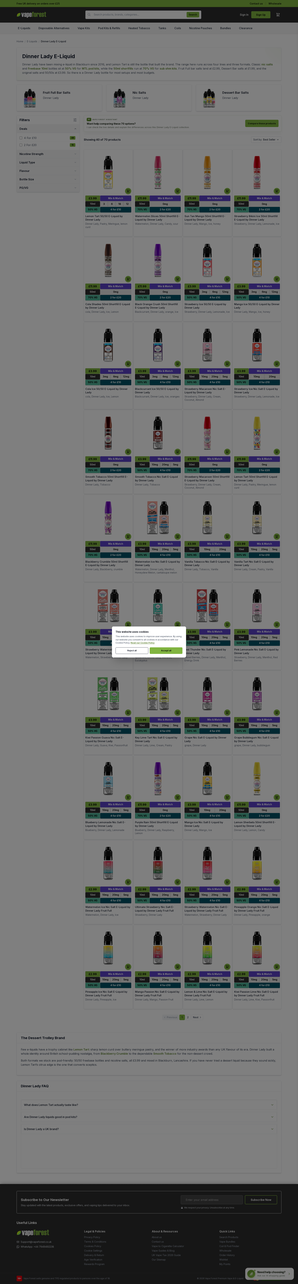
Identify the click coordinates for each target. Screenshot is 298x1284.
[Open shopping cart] (278, 14)
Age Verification (93, 1259)
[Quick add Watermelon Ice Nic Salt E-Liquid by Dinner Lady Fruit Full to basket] (128, 882)
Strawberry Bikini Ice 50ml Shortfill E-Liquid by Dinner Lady (256, 218)
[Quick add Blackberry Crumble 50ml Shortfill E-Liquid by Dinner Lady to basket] (128, 536)
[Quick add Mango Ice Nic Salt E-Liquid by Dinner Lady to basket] (227, 797)
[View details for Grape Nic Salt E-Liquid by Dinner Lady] (207, 694)
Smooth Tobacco (164, 1053)
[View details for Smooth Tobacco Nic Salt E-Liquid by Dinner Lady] (158, 433)
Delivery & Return (94, 1255)
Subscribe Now (261, 1200)
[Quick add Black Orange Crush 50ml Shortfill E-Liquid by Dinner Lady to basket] (178, 279)
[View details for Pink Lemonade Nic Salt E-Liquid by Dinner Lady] (257, 606)
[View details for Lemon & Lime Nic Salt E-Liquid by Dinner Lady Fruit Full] (207, 948)
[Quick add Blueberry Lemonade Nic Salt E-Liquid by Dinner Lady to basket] (128, 797)
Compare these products (262, 123)
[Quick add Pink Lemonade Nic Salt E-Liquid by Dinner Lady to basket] (277, 624)
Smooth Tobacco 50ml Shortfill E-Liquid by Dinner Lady (106, 478)
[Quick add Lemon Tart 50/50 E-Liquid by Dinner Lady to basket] (128, 191)
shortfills (127, 68)
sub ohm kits (168, 68)
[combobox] (143, 15)
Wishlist (223, 1259)
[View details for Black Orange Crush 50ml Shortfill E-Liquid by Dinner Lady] (158, 260)
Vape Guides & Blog (163, 1250)
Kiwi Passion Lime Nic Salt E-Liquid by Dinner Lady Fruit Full (256, 993)
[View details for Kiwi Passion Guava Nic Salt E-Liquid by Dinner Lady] (108, 694)
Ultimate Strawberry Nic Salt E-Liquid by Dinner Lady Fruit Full (154, 908)
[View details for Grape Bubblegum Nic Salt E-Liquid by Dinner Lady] (257, 694)
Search (193, 14)
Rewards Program (94, 1264)
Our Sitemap (159, 1259)
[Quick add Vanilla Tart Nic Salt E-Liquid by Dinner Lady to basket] (277, 536)
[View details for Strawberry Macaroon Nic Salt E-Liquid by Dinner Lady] (207, 345)
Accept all (166, 650)
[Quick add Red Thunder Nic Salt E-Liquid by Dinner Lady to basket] (227, 624)
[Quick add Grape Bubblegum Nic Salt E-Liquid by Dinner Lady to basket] (277, 712)
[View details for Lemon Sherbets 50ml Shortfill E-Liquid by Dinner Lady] (257, 779)
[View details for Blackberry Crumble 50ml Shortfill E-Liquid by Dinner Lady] (108, 518)
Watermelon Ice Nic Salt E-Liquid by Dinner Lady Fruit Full (107, 908)
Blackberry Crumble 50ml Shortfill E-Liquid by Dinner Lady (106, 563)
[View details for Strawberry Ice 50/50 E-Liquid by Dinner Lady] (207, 260)
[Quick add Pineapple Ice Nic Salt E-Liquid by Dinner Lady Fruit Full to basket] (128, 967)
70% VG (148, 68)
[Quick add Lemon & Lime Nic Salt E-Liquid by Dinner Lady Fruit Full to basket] (227, 967)
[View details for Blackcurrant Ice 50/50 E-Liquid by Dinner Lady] (158, 345)
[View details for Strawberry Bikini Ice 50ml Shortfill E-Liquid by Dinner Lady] (257, 172)
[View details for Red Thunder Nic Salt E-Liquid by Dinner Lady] (207, 606)
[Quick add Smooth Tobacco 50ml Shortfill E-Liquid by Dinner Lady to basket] (128, 452)
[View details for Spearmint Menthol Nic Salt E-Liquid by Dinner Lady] (158, 606)
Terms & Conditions (95, 1241)
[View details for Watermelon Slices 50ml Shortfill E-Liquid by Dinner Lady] (158, 172)
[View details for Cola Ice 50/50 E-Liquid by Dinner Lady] (108, 345)
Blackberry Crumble (114, 1053)
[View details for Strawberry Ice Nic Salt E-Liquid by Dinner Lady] (257, 345)
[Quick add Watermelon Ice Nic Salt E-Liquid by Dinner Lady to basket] (178, 536)
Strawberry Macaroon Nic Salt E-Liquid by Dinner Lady (205, 390)
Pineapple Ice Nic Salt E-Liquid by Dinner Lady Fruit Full (106, 993)
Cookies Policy (92, 1246)
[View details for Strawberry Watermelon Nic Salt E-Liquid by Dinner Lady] (108, 606)
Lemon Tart (81, 1049)
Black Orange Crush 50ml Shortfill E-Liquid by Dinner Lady (156, 306)
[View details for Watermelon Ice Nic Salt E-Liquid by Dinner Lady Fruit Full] (108, 863)
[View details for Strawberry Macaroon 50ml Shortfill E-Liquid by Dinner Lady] (207, 433)
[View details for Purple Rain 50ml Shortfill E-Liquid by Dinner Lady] (158, 779)
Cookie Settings (93, 1250)
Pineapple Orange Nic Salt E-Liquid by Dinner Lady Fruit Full (256, 908)
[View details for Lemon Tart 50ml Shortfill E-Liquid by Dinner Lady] (257, 433)
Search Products (228, 1237)
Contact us (256, 3)
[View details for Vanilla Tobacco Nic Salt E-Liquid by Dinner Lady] (207, 518)
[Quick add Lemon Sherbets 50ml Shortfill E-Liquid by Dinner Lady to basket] (277, 797)
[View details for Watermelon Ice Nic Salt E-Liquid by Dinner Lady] (158, 518)
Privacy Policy (92, 1237)
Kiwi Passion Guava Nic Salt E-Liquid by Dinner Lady (104, 739)
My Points (224, 1264)
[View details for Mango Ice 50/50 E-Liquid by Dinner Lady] (257, 260)
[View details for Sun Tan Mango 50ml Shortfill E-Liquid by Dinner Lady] (207, 172)
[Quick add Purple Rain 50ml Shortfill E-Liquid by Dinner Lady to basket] (178, 797)
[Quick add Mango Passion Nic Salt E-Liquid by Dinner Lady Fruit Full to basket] (178, 967)
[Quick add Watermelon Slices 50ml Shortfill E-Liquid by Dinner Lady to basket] (178, 191)
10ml (44, 68)
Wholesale (275, 3)
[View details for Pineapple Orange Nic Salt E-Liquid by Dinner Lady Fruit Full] (257, 863)
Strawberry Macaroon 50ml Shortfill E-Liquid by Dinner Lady (207, 478)
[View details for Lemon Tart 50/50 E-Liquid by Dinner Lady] (108, 172)
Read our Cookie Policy (143, 642)
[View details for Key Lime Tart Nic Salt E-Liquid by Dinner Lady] (158, 694)
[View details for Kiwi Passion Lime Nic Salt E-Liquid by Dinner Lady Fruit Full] (257, 948)
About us (157, 1237)
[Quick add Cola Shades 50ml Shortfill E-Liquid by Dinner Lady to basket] (128, 279)
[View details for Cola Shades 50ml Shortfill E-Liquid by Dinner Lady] (108, 260)
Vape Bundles (227, 1241)
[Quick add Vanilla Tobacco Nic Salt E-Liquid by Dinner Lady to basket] (227, 536)
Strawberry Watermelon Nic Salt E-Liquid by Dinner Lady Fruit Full (206, 908)
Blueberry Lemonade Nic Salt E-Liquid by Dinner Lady (105, 824)
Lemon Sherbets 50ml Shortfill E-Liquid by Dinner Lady (255, 824)
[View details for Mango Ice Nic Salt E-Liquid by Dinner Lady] (207, 779)
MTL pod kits (90, 68)
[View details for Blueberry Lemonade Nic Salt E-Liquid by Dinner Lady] (108, 779)
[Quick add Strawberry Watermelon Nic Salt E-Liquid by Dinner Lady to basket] (128, 624)
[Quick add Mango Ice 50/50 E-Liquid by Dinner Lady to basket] (277, 279)
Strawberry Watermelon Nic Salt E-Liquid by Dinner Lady (107, 651)
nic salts (267, 64)
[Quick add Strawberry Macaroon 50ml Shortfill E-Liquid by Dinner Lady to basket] (227, 452)
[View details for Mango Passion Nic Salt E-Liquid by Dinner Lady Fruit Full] (158, 948)
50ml (116, 68)
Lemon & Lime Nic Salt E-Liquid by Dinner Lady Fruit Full (206, 993)
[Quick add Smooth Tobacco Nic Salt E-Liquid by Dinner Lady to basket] (178, 452)
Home (20, 41)
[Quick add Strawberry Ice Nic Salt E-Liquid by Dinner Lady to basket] (277, 364)
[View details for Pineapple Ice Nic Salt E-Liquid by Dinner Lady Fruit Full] (108, 948)
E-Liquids (32, 41)
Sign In (244, 14)
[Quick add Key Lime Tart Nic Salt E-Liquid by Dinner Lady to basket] (178, 712)
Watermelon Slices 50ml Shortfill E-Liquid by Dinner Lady (157, 218)
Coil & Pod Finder (229, 1246)
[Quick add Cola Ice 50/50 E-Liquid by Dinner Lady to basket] (128, 364)
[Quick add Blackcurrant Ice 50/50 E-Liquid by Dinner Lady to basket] (178, 364)
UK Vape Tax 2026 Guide (166, 1255)
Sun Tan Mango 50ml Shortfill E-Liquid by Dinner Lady (205, 218)
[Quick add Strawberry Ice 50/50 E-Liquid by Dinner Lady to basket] (227, 279)
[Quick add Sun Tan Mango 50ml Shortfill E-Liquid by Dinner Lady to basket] (227, 191)
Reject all (132, 650)
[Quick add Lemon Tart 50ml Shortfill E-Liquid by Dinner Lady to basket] (277, 452)
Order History (227, 1255)
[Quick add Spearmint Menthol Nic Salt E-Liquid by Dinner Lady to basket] (178, 624)
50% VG (70, 68)
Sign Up (261, 14)
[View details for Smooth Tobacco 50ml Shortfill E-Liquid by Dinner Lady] (108, 433)
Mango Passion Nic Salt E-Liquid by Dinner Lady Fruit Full (157, 993)
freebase (34, 68)
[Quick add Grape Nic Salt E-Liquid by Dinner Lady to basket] (227, 712)
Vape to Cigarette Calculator (168, 1246)
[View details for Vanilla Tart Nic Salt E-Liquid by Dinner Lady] (257, 518)
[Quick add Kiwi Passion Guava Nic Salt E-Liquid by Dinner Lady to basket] (128, 712)
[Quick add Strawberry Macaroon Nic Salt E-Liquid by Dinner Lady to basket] (227, 364)
